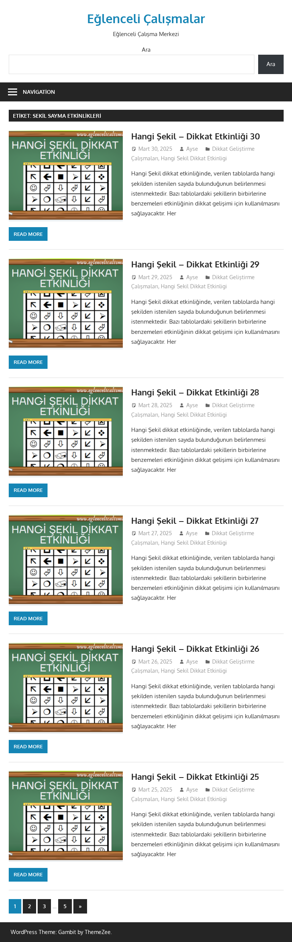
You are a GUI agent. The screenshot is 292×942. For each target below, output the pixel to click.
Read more (28, 234)
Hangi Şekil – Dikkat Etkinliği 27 (195, 520)
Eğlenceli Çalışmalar (146, 18)
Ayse (192, 148)
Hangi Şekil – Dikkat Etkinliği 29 (195, 264)
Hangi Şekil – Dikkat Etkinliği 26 (195, 648)
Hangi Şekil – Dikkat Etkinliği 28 (195, 392)
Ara (146, 49)
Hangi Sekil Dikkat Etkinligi (194, 158)
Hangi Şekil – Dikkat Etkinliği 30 (195, 136)
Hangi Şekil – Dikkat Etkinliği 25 (195, 776)
